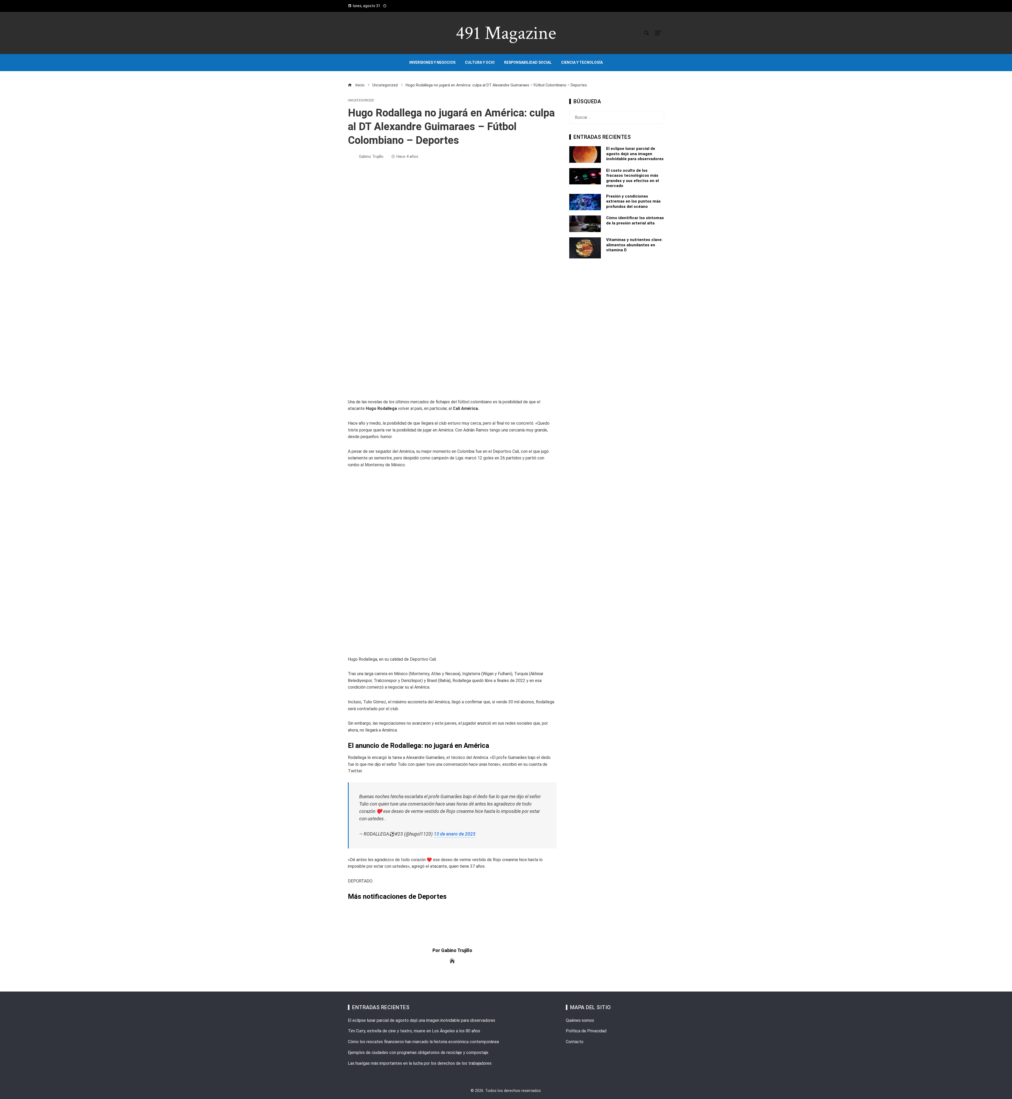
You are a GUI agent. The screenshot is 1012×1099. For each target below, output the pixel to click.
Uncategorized (361, 100)
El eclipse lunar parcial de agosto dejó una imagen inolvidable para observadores (635, 153)
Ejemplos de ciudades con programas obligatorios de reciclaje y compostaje (418, 1052)
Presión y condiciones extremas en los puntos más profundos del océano (633, 201)
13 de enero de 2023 (454, 834)
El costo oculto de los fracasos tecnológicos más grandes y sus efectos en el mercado (632, 178)
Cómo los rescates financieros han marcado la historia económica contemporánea (423, 1041)
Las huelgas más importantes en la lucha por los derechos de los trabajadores (420, 1063)
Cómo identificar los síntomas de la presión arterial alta (635, 220)
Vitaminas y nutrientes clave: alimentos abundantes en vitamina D (634, 244)
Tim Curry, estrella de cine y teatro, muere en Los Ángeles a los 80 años (414, 1030)
